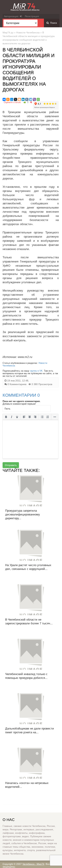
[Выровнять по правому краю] (35, 417)
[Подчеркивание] (17, 417)
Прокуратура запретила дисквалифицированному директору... (22, 514)
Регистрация (32, 16)
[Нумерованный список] (47, 417)
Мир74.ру (8, 32)
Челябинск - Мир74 (33, 864)
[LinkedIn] (23, 99)
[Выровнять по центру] (29, 417)
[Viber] (34, 99)
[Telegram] (30, 99)
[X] (15, 99)
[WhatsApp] (38, 99)
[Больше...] (54, 417)
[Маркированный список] (42, 417)
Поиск (53, 22)
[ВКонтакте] (4, 99)
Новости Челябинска (28, 32)
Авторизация (12, 16)
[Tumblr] (26, 99)
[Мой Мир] (11, 99)
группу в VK (36, 371)
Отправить (11, 465)
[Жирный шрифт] (6, 417)
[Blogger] (19, 99)
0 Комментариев (17, 384)
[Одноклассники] (7, 99)
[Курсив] (11, 417)
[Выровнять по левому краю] (24, 417)
